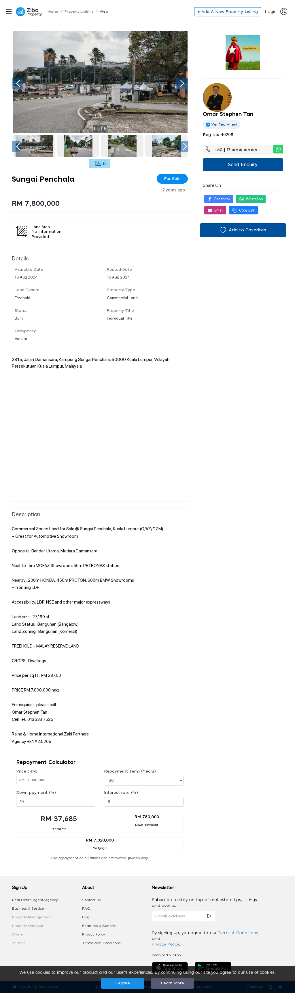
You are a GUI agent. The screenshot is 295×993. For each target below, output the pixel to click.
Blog (86, 917)
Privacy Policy (93, 934)
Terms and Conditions (101, 943)
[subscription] (209, 916)
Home (53, 11)
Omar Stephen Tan (228, 114)
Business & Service (28, 908)
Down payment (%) (36, 793)
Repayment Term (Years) (130, 771)
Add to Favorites (247, 230)
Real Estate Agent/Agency (35, 900)
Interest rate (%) (121, 793)
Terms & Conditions (238, 933)
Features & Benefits (99, 925)
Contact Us (91, 900)
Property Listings (79, 11)
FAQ (86, 908)
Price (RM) (26, 771)
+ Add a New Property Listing (227, 12)
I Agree (122, 983)
